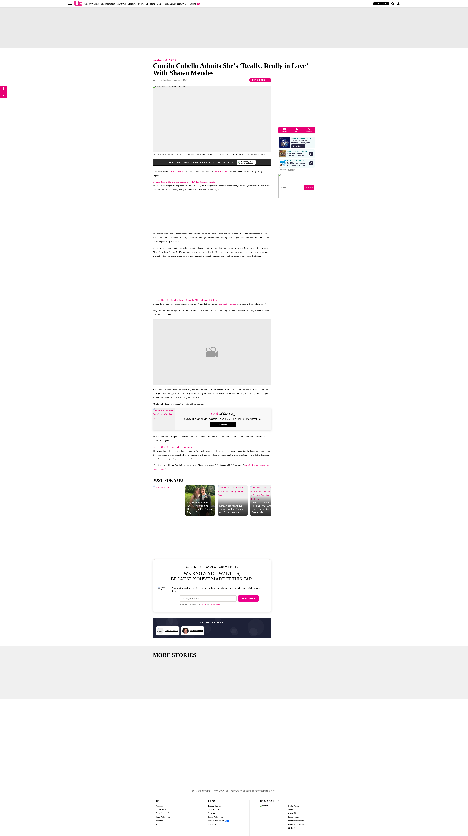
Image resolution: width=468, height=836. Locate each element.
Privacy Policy (215, 604)
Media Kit (159, 820)
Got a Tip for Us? (162, 813)
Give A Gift (292, 813)
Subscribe (381, 4)
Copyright (211, 813)
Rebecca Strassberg (163, 80)
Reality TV (182, 3)
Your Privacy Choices (216, 821)
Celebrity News (91, 3)
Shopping (150, 3)
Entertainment (108, 3)
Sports (141, 3)
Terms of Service (214, 806)
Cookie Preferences (215, 817)
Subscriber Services (296, 820)
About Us (159, 806)
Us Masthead (161, 809)
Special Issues (294, 817)
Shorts (193, 3)
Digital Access (293, 806)
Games (160, 3)
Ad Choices (212, 824)
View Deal (223, 424)
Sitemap (159, 824)
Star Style (121, 3)
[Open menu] (70, 3)
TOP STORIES (259, 80)
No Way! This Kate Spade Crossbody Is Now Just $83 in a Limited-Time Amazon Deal (223, 418)
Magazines (170, 3)
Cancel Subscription (296, 824)
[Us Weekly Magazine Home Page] (78, 4)
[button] (392, 3)
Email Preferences (163, 817)
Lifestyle (132, 3)
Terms (204, 604)
